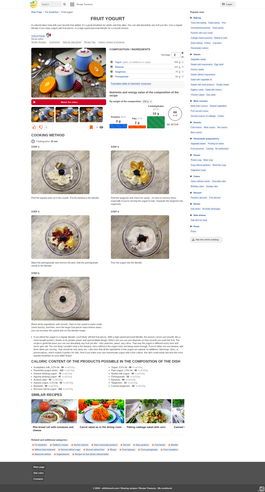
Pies (224, 23)
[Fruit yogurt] (42, 114)
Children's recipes (60, 445)
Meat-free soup (219, 165)
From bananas (128, 450)
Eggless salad (197, 90)
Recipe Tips (90, 42)
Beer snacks (196, 132)
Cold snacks (196, 127)
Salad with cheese (213, 90)
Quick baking (196, 43)
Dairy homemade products (105, 445)
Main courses (201, 101)
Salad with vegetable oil (201, 80)
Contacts (38, 479)
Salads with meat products (202, 85)
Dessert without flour (95, 450)
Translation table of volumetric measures (131, 83)
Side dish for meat (199, 220)
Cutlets (221, 116)
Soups (197, 155)
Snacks (197, 122)
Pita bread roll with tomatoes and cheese (53, 428)
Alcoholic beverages (211, 209)
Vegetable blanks (198, 144)
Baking (197, 18)
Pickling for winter (216, 144)
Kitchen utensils (81, 445)
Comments (54, 42)
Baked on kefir (220, 38)
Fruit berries (160, 445)
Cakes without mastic (200, 181)
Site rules (38, 473)
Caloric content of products (111, 42)
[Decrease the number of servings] (182, 57)
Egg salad (218, 64)
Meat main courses (199, 106)
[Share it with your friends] (262, 489)
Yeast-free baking (198, 23)
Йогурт (113, 450)
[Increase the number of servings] (182, 53)
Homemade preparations (206, 138)
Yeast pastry (218, 28)
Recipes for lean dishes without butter (91, 454)
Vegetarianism (63, 454)
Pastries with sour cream (202, 33)
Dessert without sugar (70, 450)
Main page (38, 467)
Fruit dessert (214, 198)
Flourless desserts (199, 198)
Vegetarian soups (198, 170)
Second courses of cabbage (203, 116)
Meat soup (208, 160)
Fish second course (199, 111)
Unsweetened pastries (200, 28)
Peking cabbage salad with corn (146, 427)
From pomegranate (149, 450)
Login (229, 4)
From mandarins (170, 450)
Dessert (198, 192)
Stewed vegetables (218, 106)
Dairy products (142, 445)
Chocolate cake (219, 181)
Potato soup (196, 160)
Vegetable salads (198, 59)
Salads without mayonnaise (203, 75)
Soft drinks (195, 209)
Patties (207, 43)
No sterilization (222, 149)
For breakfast (41, 445)
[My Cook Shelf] (33, 4)
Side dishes (200, 215)
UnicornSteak (38, 36)
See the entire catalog (207, 239)
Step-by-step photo (72, 42)
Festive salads (197, 69)
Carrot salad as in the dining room (101, 427)
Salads (197, 54)
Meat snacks (209, 127)
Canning (209, 149)
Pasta (196, 226)
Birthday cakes (197, 186)
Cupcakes (217, 43)
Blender (174, 445)
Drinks (197, 204)
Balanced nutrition (43, 454)
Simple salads (222, 85)
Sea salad (210, 95)
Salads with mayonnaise (201, 64)
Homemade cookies (199, 48)
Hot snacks (222, 127)
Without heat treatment (45, 450)
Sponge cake (212, 186)
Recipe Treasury (84, 4)
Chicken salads (197, 95)
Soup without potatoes (201, 165)
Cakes (197, 176)
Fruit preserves (197, 149)
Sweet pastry (214, 23)
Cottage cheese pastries (201, 38)
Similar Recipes (38, 42)
